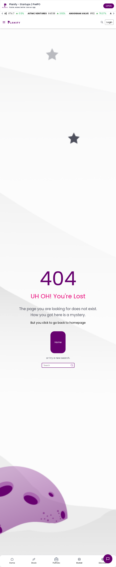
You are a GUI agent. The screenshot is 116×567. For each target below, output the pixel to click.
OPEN (109, 6)
